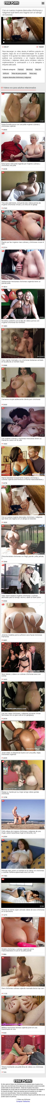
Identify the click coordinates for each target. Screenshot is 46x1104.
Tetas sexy (33, 73)
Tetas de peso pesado (19, 73)
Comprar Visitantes (23, 1101)
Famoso (21, 69)
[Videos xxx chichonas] (11, 3)
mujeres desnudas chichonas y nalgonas (17, 77)
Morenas (29, 69)
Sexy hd (38, 69)
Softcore (6, 73)
